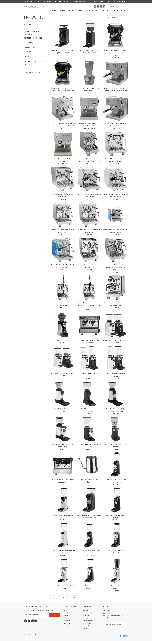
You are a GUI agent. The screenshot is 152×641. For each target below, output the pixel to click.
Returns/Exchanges (88, 618)
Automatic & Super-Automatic (33, 31)
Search (65, 610)
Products (33, 17)
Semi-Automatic (28, 29)
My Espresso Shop (33, 634)
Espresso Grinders (76, 10)
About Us (109, 10)
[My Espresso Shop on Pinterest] (101, 6)
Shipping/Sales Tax (88, 612)
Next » (74, 597)
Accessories (91, 10)
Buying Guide (67, 612)
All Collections (67, 620)
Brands (101, 10)
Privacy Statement (88, 620)
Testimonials (67, 623)
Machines (66, 615)
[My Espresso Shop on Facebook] (98, 6)
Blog (116, 10)
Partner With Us (68, 626)
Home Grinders (28, 42)
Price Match (86, 615)
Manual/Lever (28, 34)
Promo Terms (87, 623)
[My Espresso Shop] (34, 7)
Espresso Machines (59, 10)
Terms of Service (87, 626)
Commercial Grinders (30, 45)
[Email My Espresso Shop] (104, 6)
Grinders (66, 618)
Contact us (86, 628)
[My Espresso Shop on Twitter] (95, 6)
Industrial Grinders (29, 47)
